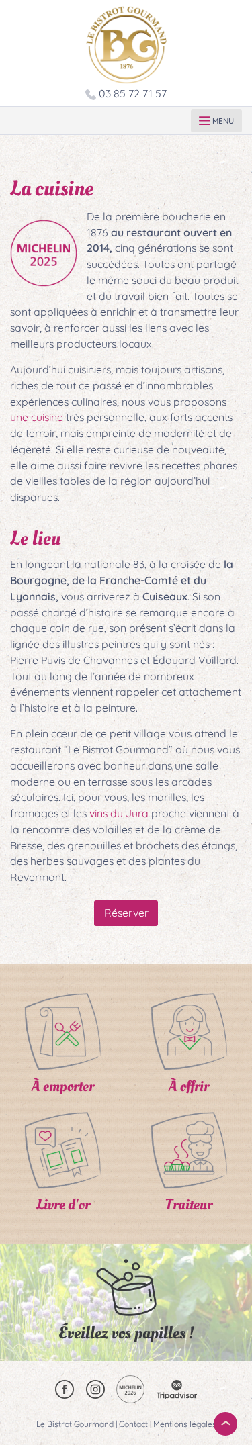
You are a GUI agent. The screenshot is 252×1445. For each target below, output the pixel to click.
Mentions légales (184, 1424)
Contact (133, 1424)
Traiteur (188, 1205)
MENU (222, 120)
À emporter (63, 1086)
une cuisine (36, 417)
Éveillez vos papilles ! (126, 1333)
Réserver (126, 912)
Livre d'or (63, 1205)
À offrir (189, 1086)
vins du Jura (119, 813)
